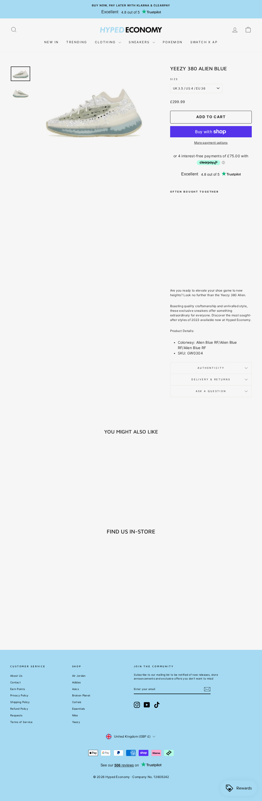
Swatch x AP (204, 42)
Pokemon (173, 42)
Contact (15, 682)
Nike (75, 715)
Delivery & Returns (211, 379)
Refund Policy (19, 708)
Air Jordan (79, 675)
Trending (76, 42)
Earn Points (17, 689)
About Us (16, 675)
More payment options (211, 142)
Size (174, 79)
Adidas (76, 682)
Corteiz (77, 702)
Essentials (78, 708)
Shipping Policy (20, 702)
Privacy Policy (19, 695)
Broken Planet (81, 695)
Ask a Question (211, 391)
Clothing (106, 42)
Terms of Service (21, 722)
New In (51, 42)
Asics (75, 689)
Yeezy (76, 722)
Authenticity (211, 367)
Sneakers (140, 42)
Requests (16, 715)
